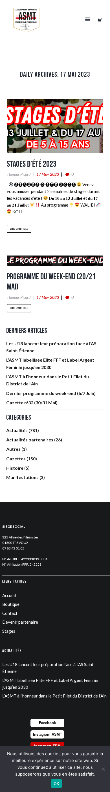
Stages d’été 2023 (31, 163)
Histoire (14, 468)
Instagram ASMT (47, 734)
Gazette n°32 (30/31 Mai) (32, 402)
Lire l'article (19, 228)
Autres (13, 449)
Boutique (10, 604)
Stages (8, 631)
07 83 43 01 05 (13, 548)
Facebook (47, 723)
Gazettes (16, 458)
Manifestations (22, 477)
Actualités (17, 430)
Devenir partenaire (20, 621)
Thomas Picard (18, 174)
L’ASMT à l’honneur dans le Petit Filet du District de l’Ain (54, 695)
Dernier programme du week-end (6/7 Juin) (51, 393)
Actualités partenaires (29, 439)
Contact (9, 613)
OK (56, 783)
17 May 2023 (47, 174)
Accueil (9, 595)
